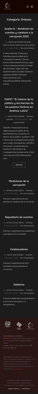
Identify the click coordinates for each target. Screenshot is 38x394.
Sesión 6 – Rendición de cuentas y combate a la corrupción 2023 (18, 32)
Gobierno (19, 284)
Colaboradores (19, 249)
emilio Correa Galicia (15, 190)
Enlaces (11, 45)
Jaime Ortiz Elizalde (16, 116)
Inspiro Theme (13, 389)
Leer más (20, 165)
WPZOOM (26, 389)
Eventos (9, 119)
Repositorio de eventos (25, 45)
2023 (5, 45)
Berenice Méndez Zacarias (20, 42)
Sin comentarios (27, 48)
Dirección (6, 338)
